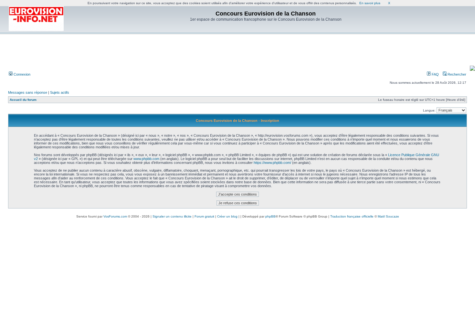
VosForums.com (115, 216)
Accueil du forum (23, 99)
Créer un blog (227, 216)
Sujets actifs (59, 92)
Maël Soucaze (388, 216)
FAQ (435, 74)
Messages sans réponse (27, 92)
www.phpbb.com (146, 159)
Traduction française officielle (352, 216)
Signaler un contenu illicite (172, 216)
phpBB (270, 216)
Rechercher (456, 74)
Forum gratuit (204, 216)
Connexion (21, 74)
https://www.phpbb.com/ (272, 163)
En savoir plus (369, 3)
